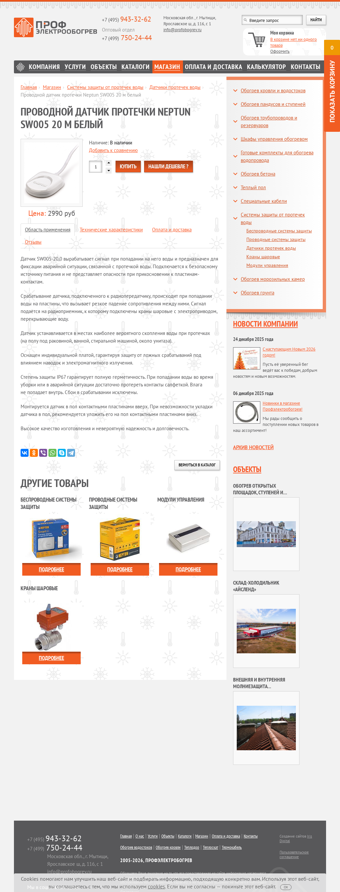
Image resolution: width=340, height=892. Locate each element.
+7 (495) (126, 20)
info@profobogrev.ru (182, 30)
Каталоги (136, 67)
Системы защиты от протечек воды (105, 87)
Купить (128, 166)
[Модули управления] (188, 538)
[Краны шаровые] (51, 626)
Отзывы (33, 242)
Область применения (47, 229)
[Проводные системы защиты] (120, 538)
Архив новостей (253, 447)
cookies (156, 886)
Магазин (167, 67)
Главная (20, 67)
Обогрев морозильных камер (273, 279)
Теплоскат (210, 847)
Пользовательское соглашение (294, 854)
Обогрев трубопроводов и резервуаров (269, 121)
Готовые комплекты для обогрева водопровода (277, 156)
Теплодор (191, 847)
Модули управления (267, 265)
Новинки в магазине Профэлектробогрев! (282, 406)
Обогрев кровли (168, 847)
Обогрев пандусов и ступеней (273, 104)
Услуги (75, 67)
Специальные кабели (264, 201)
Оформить (280, 51)
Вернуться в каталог (197, 465)
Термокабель (232, 847)
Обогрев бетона (258, 174)
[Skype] (62, 453)
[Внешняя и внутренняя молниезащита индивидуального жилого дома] (266, 727)
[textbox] (272, 20)
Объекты (104, 67)
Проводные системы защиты (275, 239)
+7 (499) (127, 38)
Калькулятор (266, 67)
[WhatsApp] (52, 453)
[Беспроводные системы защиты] (51, 538)
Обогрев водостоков (136, 847)
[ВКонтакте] (25, 453)
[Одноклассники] (34, 453)
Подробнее (51, 569)
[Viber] (43, 453)
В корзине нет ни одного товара (293, 42)
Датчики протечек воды (175, 87)
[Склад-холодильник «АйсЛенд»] (266, 630)
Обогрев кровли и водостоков (273, 90)
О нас (139, 836)
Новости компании (265, 324)
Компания (44, 67)
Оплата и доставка (213, 67)
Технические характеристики (111, 229)
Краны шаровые (263, 257)
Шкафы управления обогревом (274, 139)
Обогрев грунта (257, 292)
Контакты (305, 67)
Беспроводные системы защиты (279, 231)
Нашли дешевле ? (168, 166)
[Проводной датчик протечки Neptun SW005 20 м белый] (51, 173)
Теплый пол (253, 187)
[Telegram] (71, 453)
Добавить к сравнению (113, 150)
